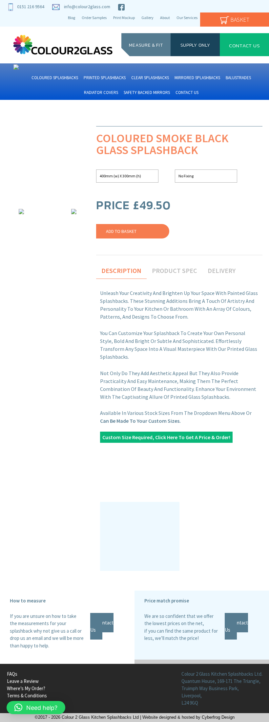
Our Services (186, 17)
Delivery (222, 270)
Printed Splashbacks (105, 77)
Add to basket (121, 231)
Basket (239, 19)
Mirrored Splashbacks (197, 77)
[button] (36, 707)
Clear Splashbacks (150, 77)
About (165, 17)
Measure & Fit (146, 45)
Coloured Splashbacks (54, 77)
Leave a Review (23, 681)
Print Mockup (124, 17)
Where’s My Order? (26, 688)
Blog (71, 17)
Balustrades (238, 77)
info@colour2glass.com (87, 7)
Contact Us (244, 45)
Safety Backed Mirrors (147, 92)
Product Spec (174, 270)
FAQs (12, 674)
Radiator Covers (101, 92)
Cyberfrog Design (218, 717)
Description (121, 270)
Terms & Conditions (27, 695)
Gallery (147, 17)
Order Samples (94, 17)
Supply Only (195, 45)
